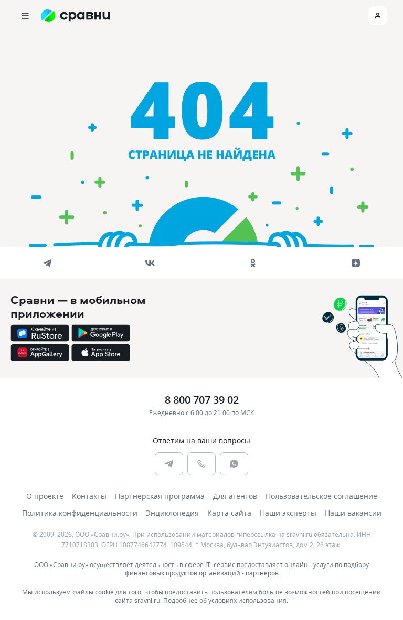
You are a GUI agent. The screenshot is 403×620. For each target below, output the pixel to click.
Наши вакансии (353, 513)
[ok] (253, 263)
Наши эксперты (288, 513)
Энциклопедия (172, 513)
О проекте (44, 496)
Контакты (89, 496)
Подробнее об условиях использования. (225, 600)
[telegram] (47, 263)
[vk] (150, 263)
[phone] (201, 463)
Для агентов (235, 496)
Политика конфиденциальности (79, 513)
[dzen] (356, 263)
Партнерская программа (160, 496)
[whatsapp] (234, 463)
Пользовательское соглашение (321, 496)
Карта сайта (229, 513)
